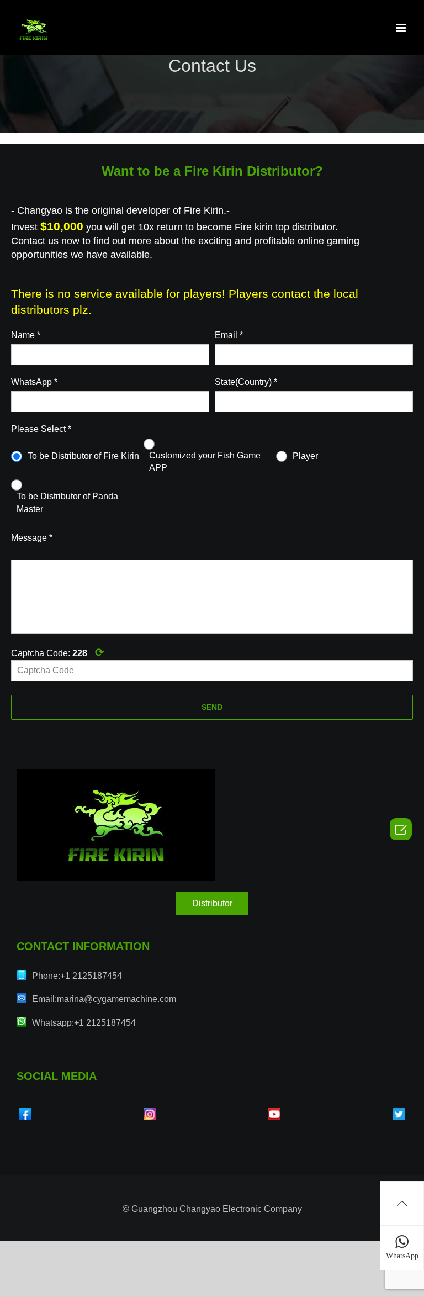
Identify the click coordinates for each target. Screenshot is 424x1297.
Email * (229, 335)
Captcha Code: (57, 652)
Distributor (212, 903)
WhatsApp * (34, 382)
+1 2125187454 (91, 975)
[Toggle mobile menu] (401, 28)
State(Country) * (246, 382)
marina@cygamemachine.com (116, 999)
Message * (31, 537)
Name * (25, 335)
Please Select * (41, 429)
